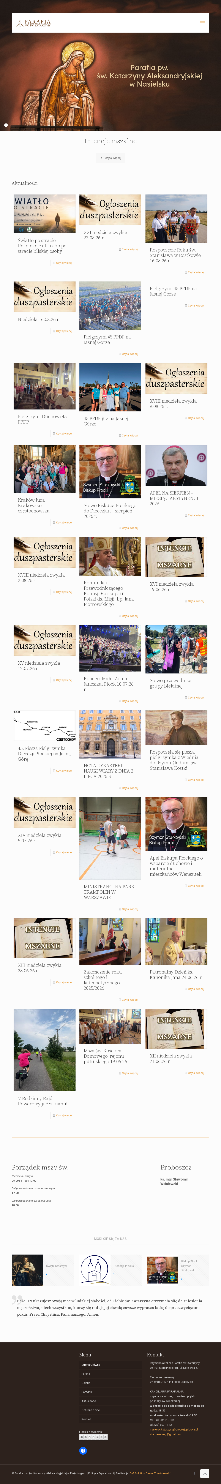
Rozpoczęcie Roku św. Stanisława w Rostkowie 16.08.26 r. (175, 255)
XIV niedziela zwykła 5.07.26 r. (40, 838)
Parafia (86, 1373)
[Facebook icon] (194, 1473)
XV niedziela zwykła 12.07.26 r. (39, 666)
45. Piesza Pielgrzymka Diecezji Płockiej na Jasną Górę (44, 753)
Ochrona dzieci (91, 1410)
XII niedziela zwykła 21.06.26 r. (171, 1058)
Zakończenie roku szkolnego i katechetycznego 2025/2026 (103, 980)
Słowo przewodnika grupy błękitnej (171, 683)
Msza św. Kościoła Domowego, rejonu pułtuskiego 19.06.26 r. (107, 1056)
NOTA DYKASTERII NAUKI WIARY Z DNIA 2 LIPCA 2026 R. (108, 770)
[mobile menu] (202, 23)
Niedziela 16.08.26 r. (39, 319)
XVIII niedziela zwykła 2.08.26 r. (41, 577)
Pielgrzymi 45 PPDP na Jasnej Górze (107, 339)
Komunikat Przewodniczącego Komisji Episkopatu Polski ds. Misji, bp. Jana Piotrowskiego (109, 593)
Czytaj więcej (64, 262)
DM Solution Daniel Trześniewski (150, 1473)
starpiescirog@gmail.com (166, 1434)
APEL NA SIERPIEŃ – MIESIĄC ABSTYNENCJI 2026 (175, 498)
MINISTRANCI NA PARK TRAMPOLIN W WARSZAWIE (109, 892)
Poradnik (87, 1392)
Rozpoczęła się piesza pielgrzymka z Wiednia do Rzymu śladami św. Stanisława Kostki (174, 760)
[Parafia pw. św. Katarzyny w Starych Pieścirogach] (33, 23)
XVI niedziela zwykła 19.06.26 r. (172, 587)
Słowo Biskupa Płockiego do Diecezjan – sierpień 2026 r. (110, 510)
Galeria (86, 1382)
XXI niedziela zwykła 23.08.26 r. (106, 235)
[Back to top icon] (204, 1473)
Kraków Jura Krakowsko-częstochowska (34, 505)
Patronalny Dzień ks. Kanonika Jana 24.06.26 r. (176, 974)
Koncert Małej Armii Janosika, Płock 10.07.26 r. (109, 683)
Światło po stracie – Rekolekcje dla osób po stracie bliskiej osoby (42, 245)
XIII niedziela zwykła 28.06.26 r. (40, 968)
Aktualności (89, 1401)
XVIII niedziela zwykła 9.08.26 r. (173, 403)
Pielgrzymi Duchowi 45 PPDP (42, 419)
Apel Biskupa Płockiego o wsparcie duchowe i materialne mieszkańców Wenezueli (176, 866)
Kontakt (86, 1419)
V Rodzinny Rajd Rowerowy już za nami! (42, 1101)
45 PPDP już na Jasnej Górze (106, 421)
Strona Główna (91, 1364)
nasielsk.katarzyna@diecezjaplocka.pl (174, 1429)
